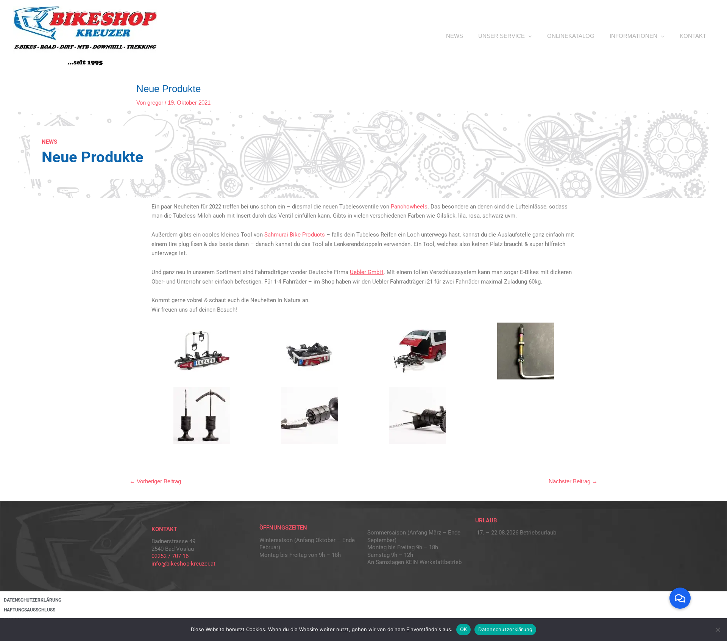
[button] (680, 598)
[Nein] (717, 629)
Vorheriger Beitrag (155, 481)
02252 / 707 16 (170, 556)
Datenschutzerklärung (505, 629)
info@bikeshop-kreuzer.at (183, 563)
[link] (409, 206)
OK (463, 629)
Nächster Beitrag (573, 481)
